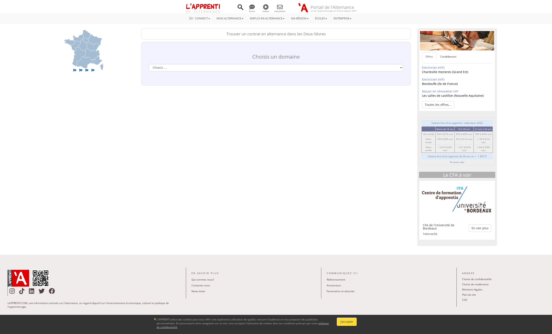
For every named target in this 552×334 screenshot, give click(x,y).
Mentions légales (472, 289)
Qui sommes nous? (202, 279)
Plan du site (469, 295)
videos (265, 11)
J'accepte (346, 322)
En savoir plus (457, 162)
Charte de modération (475, 284)
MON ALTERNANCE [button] (228, 18)
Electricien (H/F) (433, 68)
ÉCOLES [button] (320, 18)
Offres (429, 56)
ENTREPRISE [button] (341, 18)
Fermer (155, 318)
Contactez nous (200, 285)
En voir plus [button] (480, 228)
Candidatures (448, 56)
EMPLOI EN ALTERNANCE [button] (266, 18)
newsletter (279, 11)
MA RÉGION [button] (298, 18)
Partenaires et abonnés (341, 291)
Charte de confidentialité (477, 279)
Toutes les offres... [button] (438, 105)
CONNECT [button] (201, 18)
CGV (464, 300)
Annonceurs (334, 285)
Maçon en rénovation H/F (440, 91)
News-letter (198, 291)
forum (252, 11)
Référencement (336, 279)
